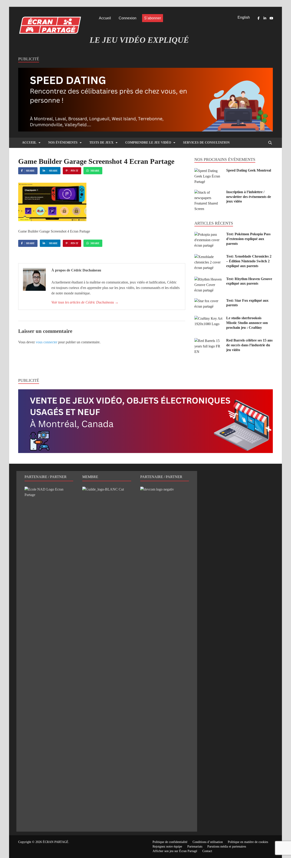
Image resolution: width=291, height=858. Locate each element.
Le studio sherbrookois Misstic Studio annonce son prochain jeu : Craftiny (247, 322)
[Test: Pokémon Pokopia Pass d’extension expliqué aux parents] (208, 234)
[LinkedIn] (265, 18)
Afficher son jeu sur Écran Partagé (175, 851)
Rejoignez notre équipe (167, 846)
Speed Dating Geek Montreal (248, 170)
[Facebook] (258, 18)
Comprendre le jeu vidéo (148, 142)
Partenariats (194, 846)
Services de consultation (206, 142)
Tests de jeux (101, 142)
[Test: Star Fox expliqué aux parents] (208, 301)
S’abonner (152, 18)
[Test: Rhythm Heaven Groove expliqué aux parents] (208, 279)
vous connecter (46, 342)
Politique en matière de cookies (248, 842)
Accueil (105, 18)
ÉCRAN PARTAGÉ (55, 842)
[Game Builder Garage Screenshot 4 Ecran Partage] (52, 220)
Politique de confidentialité (170, 842)
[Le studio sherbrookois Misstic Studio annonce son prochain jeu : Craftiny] (208, 318)
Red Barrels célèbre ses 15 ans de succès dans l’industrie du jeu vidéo (249, 345)
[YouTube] (271, 18)
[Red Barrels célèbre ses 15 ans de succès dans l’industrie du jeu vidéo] (208, 341)
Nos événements (63, 142)
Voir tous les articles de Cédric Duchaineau (84, 302)
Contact (207, 851)
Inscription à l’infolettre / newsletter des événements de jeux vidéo (248, 196)
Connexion (127, 18)
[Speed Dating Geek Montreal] (208, 171)
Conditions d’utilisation (208, 842)
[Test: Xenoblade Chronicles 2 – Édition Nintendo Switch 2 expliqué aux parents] (208, 257)
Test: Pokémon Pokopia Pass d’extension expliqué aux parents (248, 239)
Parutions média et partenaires (226, 846)
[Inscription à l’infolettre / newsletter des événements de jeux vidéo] (208, 192)
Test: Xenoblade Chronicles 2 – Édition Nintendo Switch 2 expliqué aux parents (248, 261)
